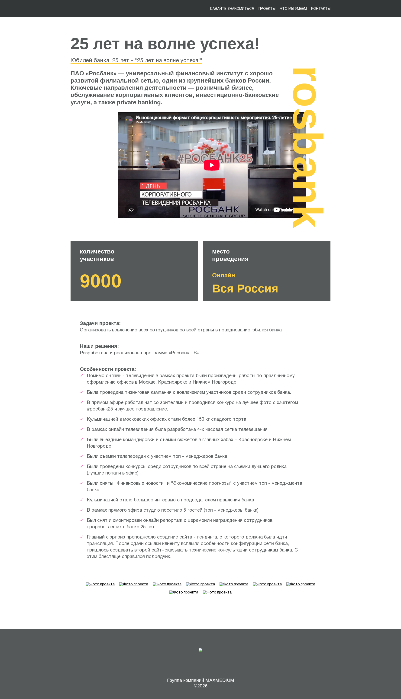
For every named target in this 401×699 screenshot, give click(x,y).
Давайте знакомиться (232, 8)
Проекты (267, 8)
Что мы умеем (293, 8)
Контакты (320, 8)
